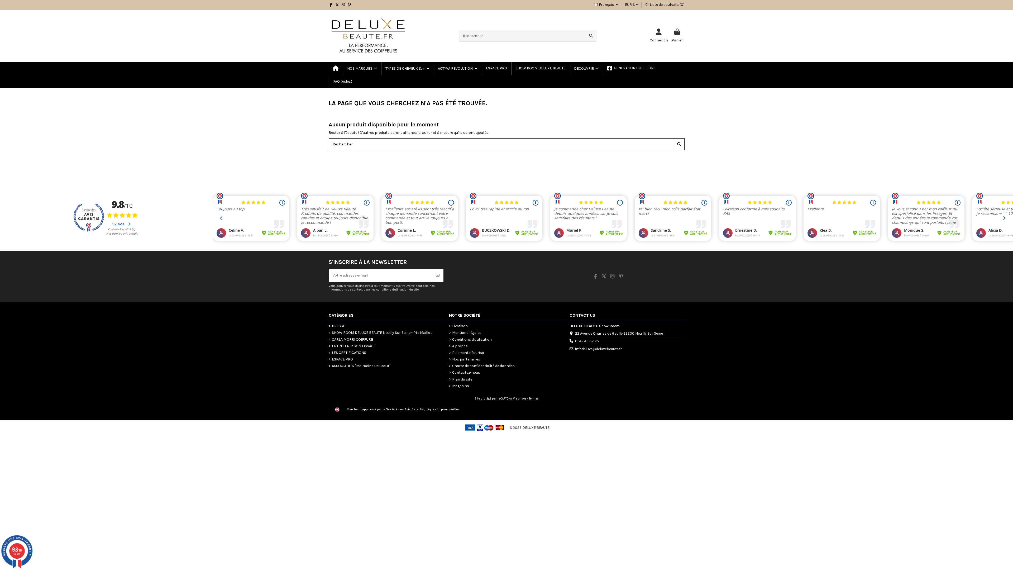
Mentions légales (466, 332)
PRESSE (338, 326)
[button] (407, 68)
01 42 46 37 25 (587, 341)
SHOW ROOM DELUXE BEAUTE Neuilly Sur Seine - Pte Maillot (382, 332)
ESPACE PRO (342, 359)
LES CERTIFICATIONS (349, 352)
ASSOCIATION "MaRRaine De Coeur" (361, 366)
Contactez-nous (466, 372)
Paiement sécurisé (468, 352)
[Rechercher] (590, 36)
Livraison (460, 326)
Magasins (460, 386)
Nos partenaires (466, 359)
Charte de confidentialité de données (483, 366)
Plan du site (462, 379)
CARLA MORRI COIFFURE (352, 339)
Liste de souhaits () (667, 4)
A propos (460, 346)
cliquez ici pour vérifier (442, 409)
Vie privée (519, 398)
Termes (534, 398)
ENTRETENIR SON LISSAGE (354, 346)
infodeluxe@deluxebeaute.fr (598, 349)
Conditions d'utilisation (472, 339)
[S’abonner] (437, 275)
